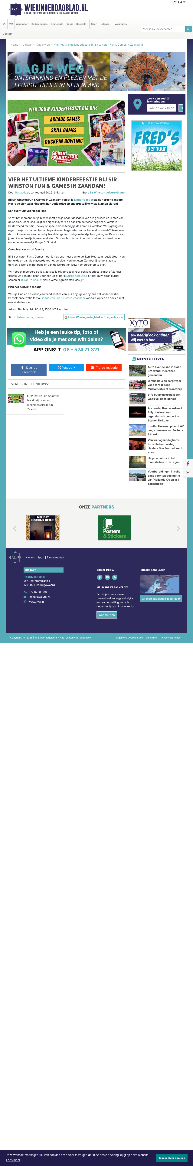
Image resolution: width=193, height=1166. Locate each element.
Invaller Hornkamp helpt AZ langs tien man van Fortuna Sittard (166, 430)
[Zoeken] (188, 29)
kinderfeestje (20, 317)
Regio (70, 24)
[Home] (4, 24)
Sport (94, 24)
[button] (10, 529)
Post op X (68, 367)
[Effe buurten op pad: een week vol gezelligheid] (137, 398)
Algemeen (22, 24)
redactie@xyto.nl (39, 596)
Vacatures (121, 24)
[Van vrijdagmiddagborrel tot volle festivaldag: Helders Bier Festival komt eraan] (137, 444)
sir (31, 317)
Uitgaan (27, 44)
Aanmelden (107, 615)
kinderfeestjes (84, 199)
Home (14, 44)
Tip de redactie (107, 367)
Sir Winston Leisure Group (107, 192)
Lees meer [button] (13, 1160)
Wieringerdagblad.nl (56, 7)
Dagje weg (43, 44)
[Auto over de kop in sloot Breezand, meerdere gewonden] (137, 371)
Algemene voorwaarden (129, 637)
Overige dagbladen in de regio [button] (161, 598)
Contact (7, 33)
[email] (188, 472)
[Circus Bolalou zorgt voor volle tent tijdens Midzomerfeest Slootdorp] (137, 385)
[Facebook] (100, 577)
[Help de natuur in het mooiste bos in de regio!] (137, 462)
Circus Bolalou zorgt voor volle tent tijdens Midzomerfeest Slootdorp (165, 385)
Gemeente (57, 24)
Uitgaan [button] (105, 24)
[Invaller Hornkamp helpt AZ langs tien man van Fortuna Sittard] (137, 430)
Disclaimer (152, 637)
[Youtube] (107, 577)
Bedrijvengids (39, 24)
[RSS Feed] (115, 577)
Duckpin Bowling (76, 275)
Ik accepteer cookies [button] (172, 1157)
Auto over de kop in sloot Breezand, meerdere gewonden (164, 371)
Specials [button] (81, 24)
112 (11, 24)
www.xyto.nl (36, 601)
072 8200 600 (37, 592)
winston (39, 317)
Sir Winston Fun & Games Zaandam (63, 298)
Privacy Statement (171, 637)
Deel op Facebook (29, 370)
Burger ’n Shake (31, 279)
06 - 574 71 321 (81, 349)
